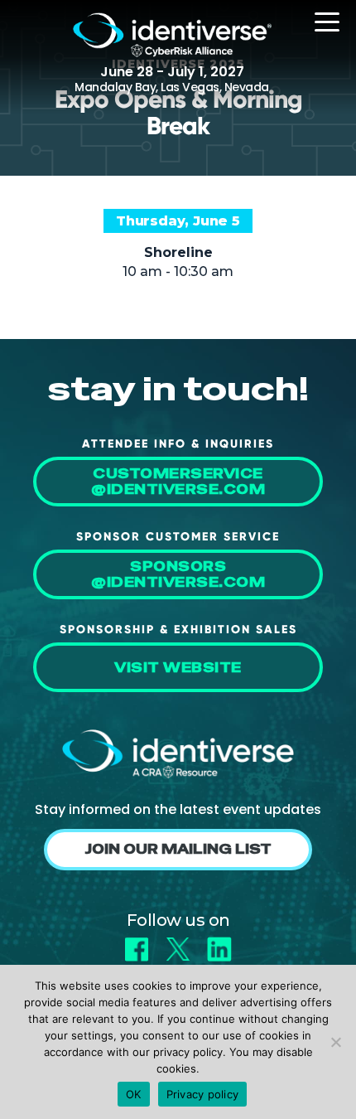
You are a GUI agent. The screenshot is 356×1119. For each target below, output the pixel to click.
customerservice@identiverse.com (178, 481)
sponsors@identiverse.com (178, 574)
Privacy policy (202, 1094)
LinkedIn (219, 944)
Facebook (136, 944)
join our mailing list (178, 849)
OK (134, 1094)
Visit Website (178, 667)
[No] (335, 1042)
